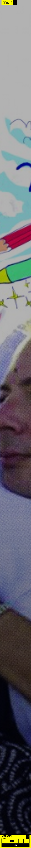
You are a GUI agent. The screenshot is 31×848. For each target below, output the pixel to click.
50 (16, 841)
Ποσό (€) (4, 838)
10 (7, 841)
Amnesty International (7, 2)
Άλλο (26, 841)
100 (21, 841)
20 (11, 841)
